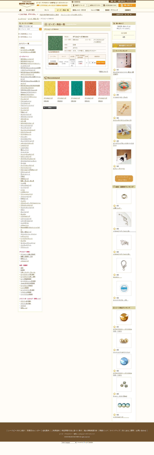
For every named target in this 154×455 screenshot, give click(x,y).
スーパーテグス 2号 (120, 300)
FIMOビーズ (24, 198)
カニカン (117, 277)
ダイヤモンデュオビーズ (28, 158)
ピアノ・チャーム (119, 168)
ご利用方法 (76, 2)
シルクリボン (25, 147)
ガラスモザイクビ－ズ (27, 123)
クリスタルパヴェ (26, 138)
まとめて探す (30, 10)
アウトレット (25, 247)
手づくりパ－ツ (25, 174)
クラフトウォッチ (26, 132)
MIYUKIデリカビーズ (27, 61)
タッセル (23, 163)
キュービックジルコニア (28, 130)
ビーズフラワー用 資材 (27, 290)
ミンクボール (25, 223)
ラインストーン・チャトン (29, 234)
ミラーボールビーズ (27, 220)
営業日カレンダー (33, 430)
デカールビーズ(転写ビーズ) (29, 169)
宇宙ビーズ (24, 112)
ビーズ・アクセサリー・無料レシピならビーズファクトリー (77, 434)
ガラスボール (25, 119)
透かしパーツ (25, 150)
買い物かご (127, 5)
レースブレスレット (27, 238)
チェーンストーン (26, 167)
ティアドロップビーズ (27, 165)
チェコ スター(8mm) (120, 396)
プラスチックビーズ (27, 205)
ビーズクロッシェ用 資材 (28, 52)
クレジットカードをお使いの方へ (71, 15)
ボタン (23, 209)
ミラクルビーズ (25, 216)
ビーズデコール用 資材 (28, 276)
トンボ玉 (23, 183)
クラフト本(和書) (26, 301)
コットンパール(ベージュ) (121, 352)
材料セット (24, 258)
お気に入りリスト (94, 5)
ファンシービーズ (26, 196)
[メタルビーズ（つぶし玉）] (124, 219)
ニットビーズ (25, 187)
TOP (20, 10)
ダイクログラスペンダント (29, 161)
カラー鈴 (23, 121)
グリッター (24, 136)
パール (23, 189)
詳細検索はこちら (26, 34)
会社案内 (45, 430)
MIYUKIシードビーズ (27, 59)
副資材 (23, 270)
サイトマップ (131, 2)
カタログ (23, 305)
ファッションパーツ (27, 194)
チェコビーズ (25, 99)
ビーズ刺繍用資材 (26, 279)
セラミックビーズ (26, 156)
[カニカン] (124, 265)
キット (46, 10)
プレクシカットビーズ (27, 207)
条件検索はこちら (26, 37)
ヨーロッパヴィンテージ (28, 243)
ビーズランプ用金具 (27, 285)
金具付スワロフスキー (27, 94)
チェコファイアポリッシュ (29, 96)
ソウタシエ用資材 (26, 292)
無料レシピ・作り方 (79, 10)
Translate (90, 442)
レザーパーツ (25, 236)
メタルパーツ (25, 225)
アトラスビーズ (25, 103)
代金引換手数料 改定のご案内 (49, 15)
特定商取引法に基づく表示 (72, 430)
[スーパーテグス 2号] (124, 288)
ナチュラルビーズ (26, 185)
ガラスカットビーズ (27, 116)
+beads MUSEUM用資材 (28, 283)
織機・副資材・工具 (27, 256)
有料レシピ (24, 308)
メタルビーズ (25, 261)
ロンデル (23, 240)
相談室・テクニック (111, 10)
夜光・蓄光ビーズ (26, 232)
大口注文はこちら (109, 5)
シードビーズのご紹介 (16, 430)
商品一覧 (113, 2)
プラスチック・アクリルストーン (31, 203)
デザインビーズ (25, 172)
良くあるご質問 (128, 430)
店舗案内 (128, 10)
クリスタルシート (26, 134)
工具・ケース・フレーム (28, 272)
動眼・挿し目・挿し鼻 (27, 181)
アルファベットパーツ (27, 105)
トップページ (22, 18)
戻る (50, 107)
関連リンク (103, 430)
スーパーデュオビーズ (27, 154)
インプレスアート (26, 245)
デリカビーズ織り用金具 (28, 254)
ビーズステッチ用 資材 (27, 50)
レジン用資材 (25, 287)
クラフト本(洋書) (26, 303)
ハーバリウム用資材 (27, 294)
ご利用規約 (55, 430)
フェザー (23, 201)
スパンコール (25, 152)
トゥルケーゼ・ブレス (120, 97)
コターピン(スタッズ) (27, 143)
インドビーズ (25, 107)
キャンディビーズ (26, 127)
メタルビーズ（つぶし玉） (124, 231)
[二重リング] (124, 196)
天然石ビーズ (25, 178)
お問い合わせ (121, 2)
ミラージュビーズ (26, 218)
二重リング (117, 208)
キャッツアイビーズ (27, 125)
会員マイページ (79, 5)
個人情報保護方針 (90, 430)
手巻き (23, 176)
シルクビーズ (25, 145)
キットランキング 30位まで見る (122, 178)
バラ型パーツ (25, 192)
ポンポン (23, 214)
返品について (103, 71)
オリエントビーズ (26, 114)
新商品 (23, 47)
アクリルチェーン (26, 101)
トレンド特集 (95, 10)
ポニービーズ (25, 212)
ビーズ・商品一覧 (63, 10)
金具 (22, 268)
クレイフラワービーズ (27, 141)
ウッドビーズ (25, 110)
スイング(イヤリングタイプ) (122, 120)
